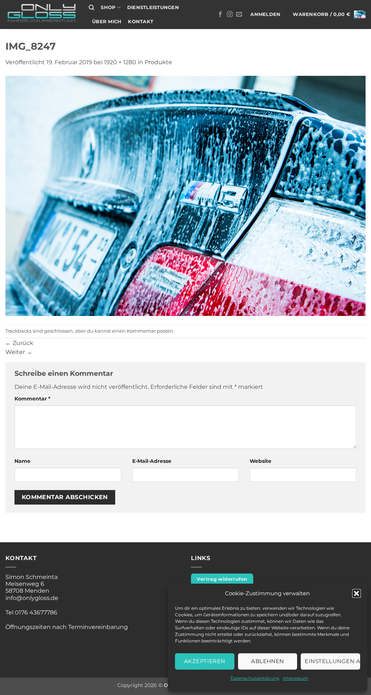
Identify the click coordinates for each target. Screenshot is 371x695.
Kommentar (32, 398)
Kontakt (140, 21)
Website (260, 461)
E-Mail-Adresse (151, 461)
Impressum (295, 678)
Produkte (158, 62)
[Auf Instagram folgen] (230, 14)
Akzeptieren (204, 661)
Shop (108, 7)
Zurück (19, 343)
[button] (356, 593)
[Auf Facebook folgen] (220, 14)
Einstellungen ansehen (332, 661)
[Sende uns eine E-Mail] (239, 14)
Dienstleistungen (153, 7)
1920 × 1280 (120, 62)
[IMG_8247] (185, 195)
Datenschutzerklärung (254, 678)
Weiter (18, 352)
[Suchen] (91, 8)
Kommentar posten (150, 331)
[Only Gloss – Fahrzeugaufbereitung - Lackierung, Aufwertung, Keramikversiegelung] (41, 15)
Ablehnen (267, 661)
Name (22, 461)
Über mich (106, 21)
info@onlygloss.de (31, 598)
